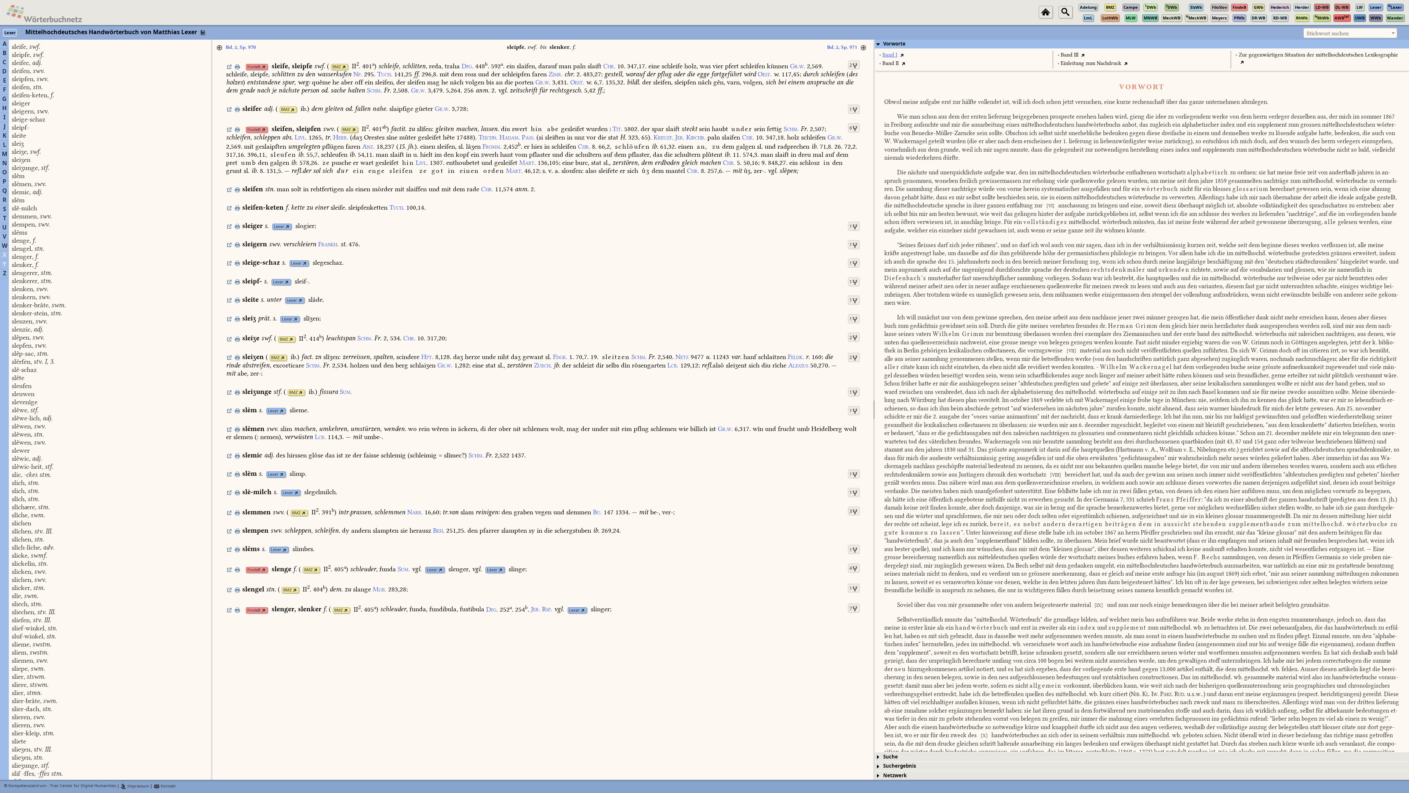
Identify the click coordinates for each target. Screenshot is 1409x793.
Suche (890, 756)
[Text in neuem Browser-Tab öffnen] (902, 55)
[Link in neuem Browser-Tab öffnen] (264, 67)
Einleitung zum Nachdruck (1091, 63)
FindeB (254, 67)
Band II (890, 63)
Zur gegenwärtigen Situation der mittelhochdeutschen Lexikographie (1318, 55)
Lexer (279, 226)
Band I (889, 55)
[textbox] (1350, 33)
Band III (1069, 55)
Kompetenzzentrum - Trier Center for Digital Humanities (62, 786)
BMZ (336, 67)
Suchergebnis (899, 766)
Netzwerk (895, 775)
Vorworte (894, 43)
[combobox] (1350, 33)
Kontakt (168, 786)
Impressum (137, 786)
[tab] (1142, 44)
